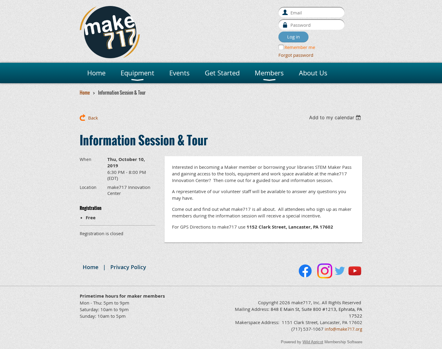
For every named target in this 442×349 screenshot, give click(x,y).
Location (88, 187)
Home (85, 92)
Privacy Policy (128, 267)
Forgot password (295, 55)
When (85, 159)
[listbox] (335, 117)
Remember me (299, 47)
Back (93, 118)
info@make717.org (343, 329)
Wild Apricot (312, 342)
